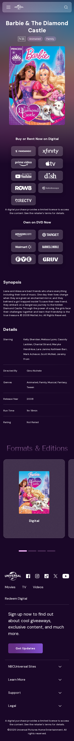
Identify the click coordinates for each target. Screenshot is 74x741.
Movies (10, 587)
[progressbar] (23, 551)
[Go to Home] (19, 7)
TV (24, 587)
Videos (38, 587)
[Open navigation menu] (8, 7)
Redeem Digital (16, 598)
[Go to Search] (66, 7)
